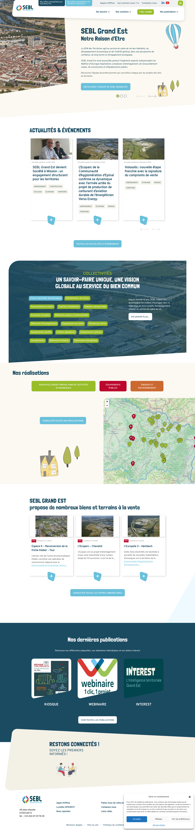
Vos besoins (101, 12)
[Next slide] (151, 96)
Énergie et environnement (147, 386)
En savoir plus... (140, 317)
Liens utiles (106, 811)
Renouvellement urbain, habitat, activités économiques (63, 386)
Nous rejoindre (63, 811)
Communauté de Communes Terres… (49, 565)
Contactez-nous (149, 3)
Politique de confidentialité (116, 825)
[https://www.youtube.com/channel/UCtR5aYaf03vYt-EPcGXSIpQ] (167, 3)
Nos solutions (122, 12)
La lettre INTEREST (65, 807)
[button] (189, 797)
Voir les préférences (181, 819)
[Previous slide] (139, 96)
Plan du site (92, 825)
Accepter (137, 819)
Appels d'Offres (107, 3)
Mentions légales (159, 825)
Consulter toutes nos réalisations (62, 421)
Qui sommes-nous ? (127, 3)
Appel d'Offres (63, 803)
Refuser (158, 819)
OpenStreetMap (190, 483)
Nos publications (168, 12)
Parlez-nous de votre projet (114, 803)
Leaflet (184, 483)
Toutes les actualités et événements (97, 244)
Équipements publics (113, 386)
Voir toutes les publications (97, 720)
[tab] (117, 95)
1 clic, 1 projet (145, 12)
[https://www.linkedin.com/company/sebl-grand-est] (163, 3)
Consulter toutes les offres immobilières (97, 593)
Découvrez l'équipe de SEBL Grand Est (106, 87)
